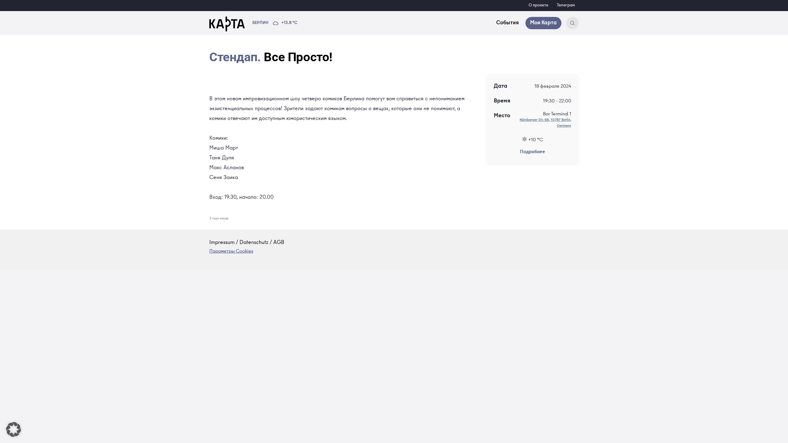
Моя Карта (543, 23)
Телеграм (566, 5)
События (507, 23)
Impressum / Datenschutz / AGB (246, 242)
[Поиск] (572, 23)
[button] (13, 429)
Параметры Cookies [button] (231, 251)
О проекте (538, 5)
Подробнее (532, 152)
